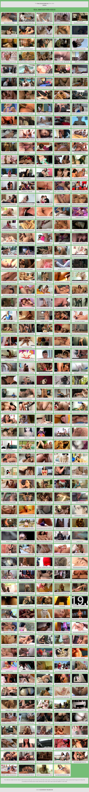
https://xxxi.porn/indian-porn (43, 3)
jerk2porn (44, 5)
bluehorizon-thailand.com (46, 789)
